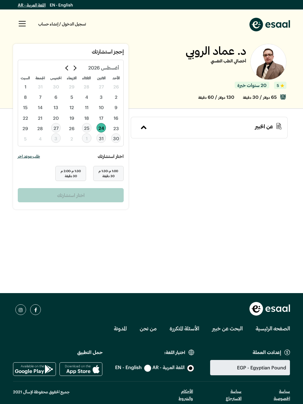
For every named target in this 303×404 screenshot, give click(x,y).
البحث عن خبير (227, 328)
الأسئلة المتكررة (184, 328)
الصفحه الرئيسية (273, 328)
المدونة (120, 328)
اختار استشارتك (71, 195)
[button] (22, 27)
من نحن (148, 328)
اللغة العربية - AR (32, 4)
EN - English (61, 4)
